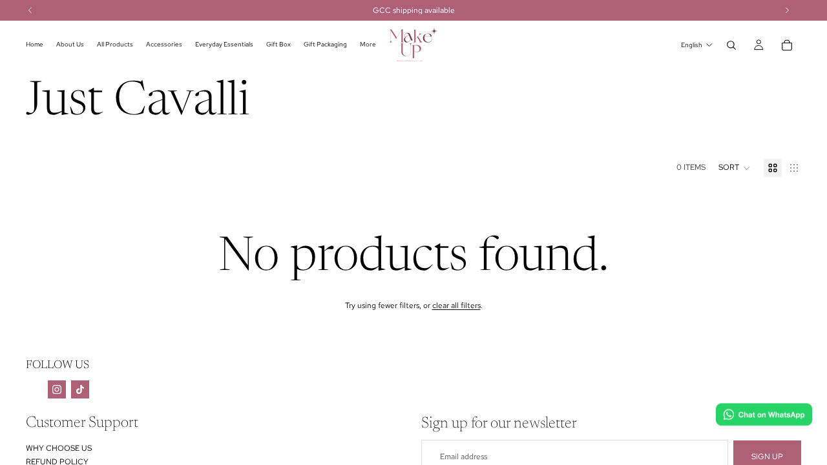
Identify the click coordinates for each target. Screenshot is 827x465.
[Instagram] (57, 389)
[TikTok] (80, 389)
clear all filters (456, 305)
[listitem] (367, 45)
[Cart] (787, 45)
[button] (734, 168)
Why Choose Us (59, 448)
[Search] (731, 45)
